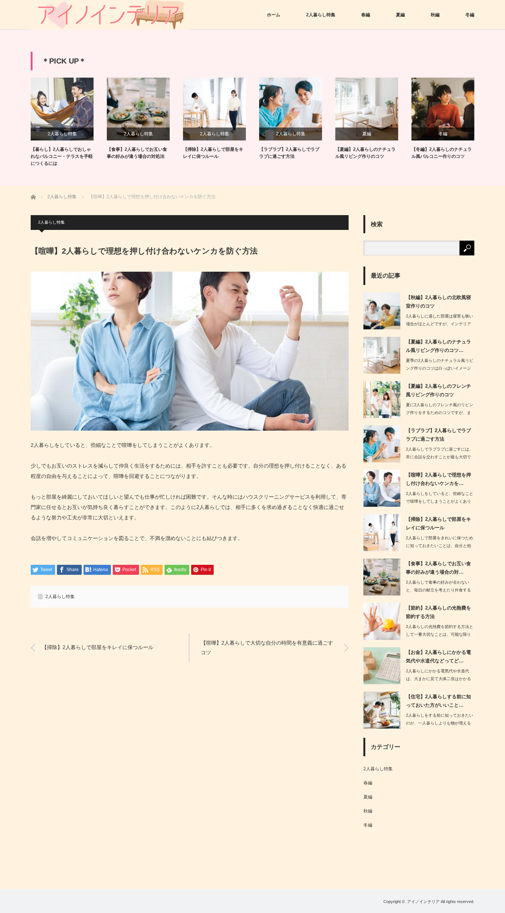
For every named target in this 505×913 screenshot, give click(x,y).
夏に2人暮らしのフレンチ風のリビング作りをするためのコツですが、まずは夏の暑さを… (439, 412)
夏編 (400, 14)
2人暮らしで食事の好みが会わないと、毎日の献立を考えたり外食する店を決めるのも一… (438, 590)
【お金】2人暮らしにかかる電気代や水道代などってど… (438, 656)
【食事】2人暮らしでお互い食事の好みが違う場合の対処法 (137, 153)
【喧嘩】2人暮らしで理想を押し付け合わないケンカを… (438, 479)
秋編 (435, 14)
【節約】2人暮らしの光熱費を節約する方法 (438, 612)
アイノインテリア (423, 901)
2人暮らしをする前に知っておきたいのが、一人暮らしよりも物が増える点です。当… (439, 723)
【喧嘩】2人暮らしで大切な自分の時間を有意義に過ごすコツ (267, 647)
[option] (69, 122)
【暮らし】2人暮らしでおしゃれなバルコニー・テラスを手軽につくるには (62, 156)
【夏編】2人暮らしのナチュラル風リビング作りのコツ (365, 153)
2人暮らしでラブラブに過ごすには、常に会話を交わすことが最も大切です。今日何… (439, 457)
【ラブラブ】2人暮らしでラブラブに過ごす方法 (289, 153)
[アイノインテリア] (110, 15)
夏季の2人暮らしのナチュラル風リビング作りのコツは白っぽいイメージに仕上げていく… (439, 368)
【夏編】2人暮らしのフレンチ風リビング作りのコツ (438, 390)
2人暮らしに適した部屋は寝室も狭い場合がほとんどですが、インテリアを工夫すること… (439, 324)
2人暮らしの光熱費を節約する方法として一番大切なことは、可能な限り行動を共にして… (439, 634)
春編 (365, 14)
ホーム (273, 14)
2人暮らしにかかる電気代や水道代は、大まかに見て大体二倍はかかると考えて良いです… (438, 679)
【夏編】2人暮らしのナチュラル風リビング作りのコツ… (438, 346)
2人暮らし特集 (320, 14)
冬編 (469, 14)
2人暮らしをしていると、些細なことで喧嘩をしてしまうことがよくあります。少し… (439, 501)
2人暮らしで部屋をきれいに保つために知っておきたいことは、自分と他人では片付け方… (439, 546)
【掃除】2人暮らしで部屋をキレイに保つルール (213, 153)
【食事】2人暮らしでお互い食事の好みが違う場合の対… (438, 568)
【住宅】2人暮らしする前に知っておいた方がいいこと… (438, 701)
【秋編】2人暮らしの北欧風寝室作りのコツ (438, 302)
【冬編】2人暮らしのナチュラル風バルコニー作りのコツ (441, 153)
